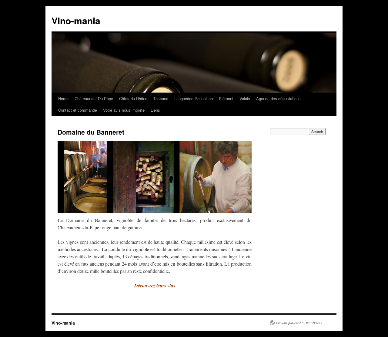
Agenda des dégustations (278, 98)
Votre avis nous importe (124, 110)
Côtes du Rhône (133, 98)
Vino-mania (76, 20)
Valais (244, 98)
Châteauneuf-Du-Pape (94, 98)
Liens (155, 110)
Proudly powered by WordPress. (299, 322)
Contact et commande (77, 110)
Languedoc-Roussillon (193, 98)
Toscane (160, 98)
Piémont (226, 98)
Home (63, 98)
